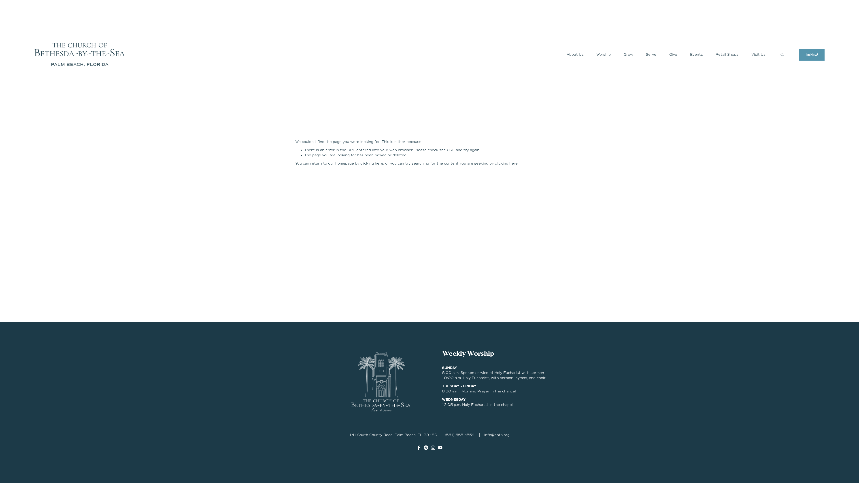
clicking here (371, 163)
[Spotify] (426, 447)
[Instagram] (433, 447)
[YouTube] (440, 447)
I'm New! (812, 55)
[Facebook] (419, 447)
